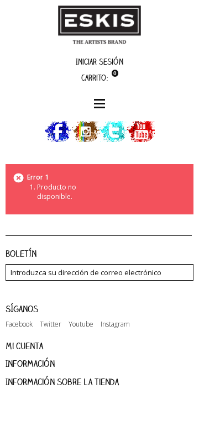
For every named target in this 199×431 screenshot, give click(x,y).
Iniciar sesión (99, 61)
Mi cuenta (24, 346)
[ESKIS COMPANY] (99, 24)
